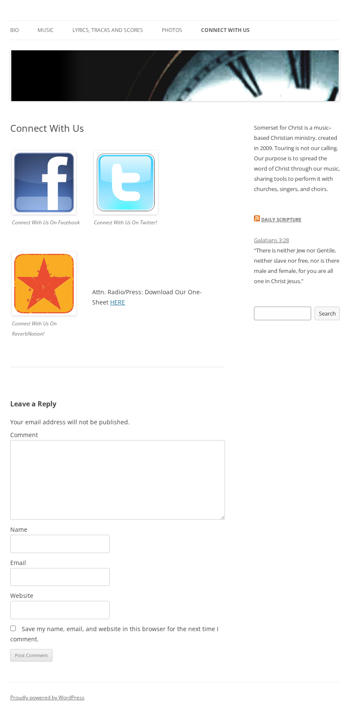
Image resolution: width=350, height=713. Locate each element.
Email (18, 563)
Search (327, 313)
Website (21, 595)
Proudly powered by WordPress (47, 697)
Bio (14, 30)
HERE (117, 302)
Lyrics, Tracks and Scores (108, 30)
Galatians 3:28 (271, 240)
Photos (172, 30)
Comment (24, 435)
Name (18, 529)
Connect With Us (225, 30)
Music (46, 30)
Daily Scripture (281, 219)
